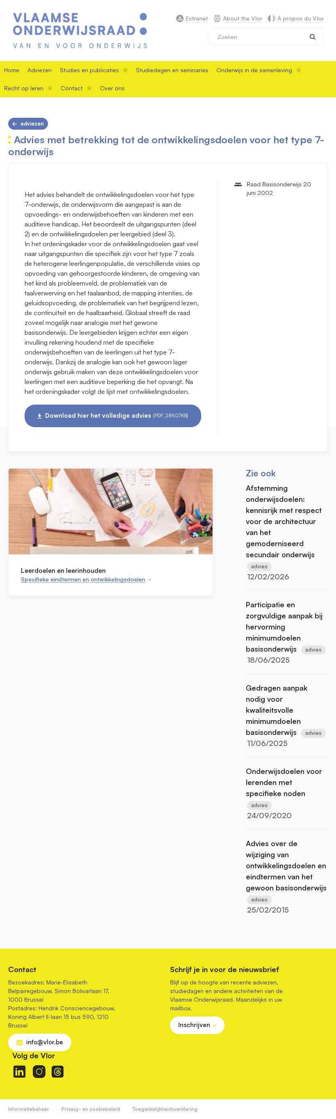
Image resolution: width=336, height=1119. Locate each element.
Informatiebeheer (28, 1109)
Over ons (112, 88)
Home (11, 69)
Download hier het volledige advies (116, 415)
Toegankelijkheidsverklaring (165, 1109)
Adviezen (39, 69)
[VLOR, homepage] (80, 30)
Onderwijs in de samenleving (254, 69)
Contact (72, 88)
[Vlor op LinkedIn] (19, 1071)
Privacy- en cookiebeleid (90, 1109)
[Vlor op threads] (58, 1072)
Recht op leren (23, 88)
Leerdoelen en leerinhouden (63, 570)
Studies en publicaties (89, 69)
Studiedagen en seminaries (172, 69)
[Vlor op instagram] (39, 1071)
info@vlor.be (44, 1042)
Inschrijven (194, 1025)
